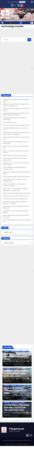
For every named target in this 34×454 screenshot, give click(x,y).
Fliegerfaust (17, 12)
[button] (11, 23)
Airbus (12, 368)
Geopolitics (20, 351)
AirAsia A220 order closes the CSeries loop (15, 155)
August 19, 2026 (10, 378)
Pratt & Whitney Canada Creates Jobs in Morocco (17, 176)
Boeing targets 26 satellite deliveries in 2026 (15, 196)
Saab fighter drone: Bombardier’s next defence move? (16, 356)
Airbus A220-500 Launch (10, 122)
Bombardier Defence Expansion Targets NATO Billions (15, 390)
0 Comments (7, 380)
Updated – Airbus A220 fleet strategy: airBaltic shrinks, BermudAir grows (16, 373)
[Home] (2, 23)
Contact (12, 444)
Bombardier (13, 351)
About (6, 444)
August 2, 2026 (10, 395)
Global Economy (15, 402)
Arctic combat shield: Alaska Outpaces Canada (16, 125)
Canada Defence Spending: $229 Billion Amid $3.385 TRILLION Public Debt (16, 407)
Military (27, 351)
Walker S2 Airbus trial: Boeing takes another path (17, 193)
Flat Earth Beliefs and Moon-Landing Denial (15, 199)
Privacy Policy (18, 444)
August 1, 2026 (10, 412)
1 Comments (7, 363)
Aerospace (6, 351)
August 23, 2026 (10, 361)
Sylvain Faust (22, 361)
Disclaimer (26, 444)
